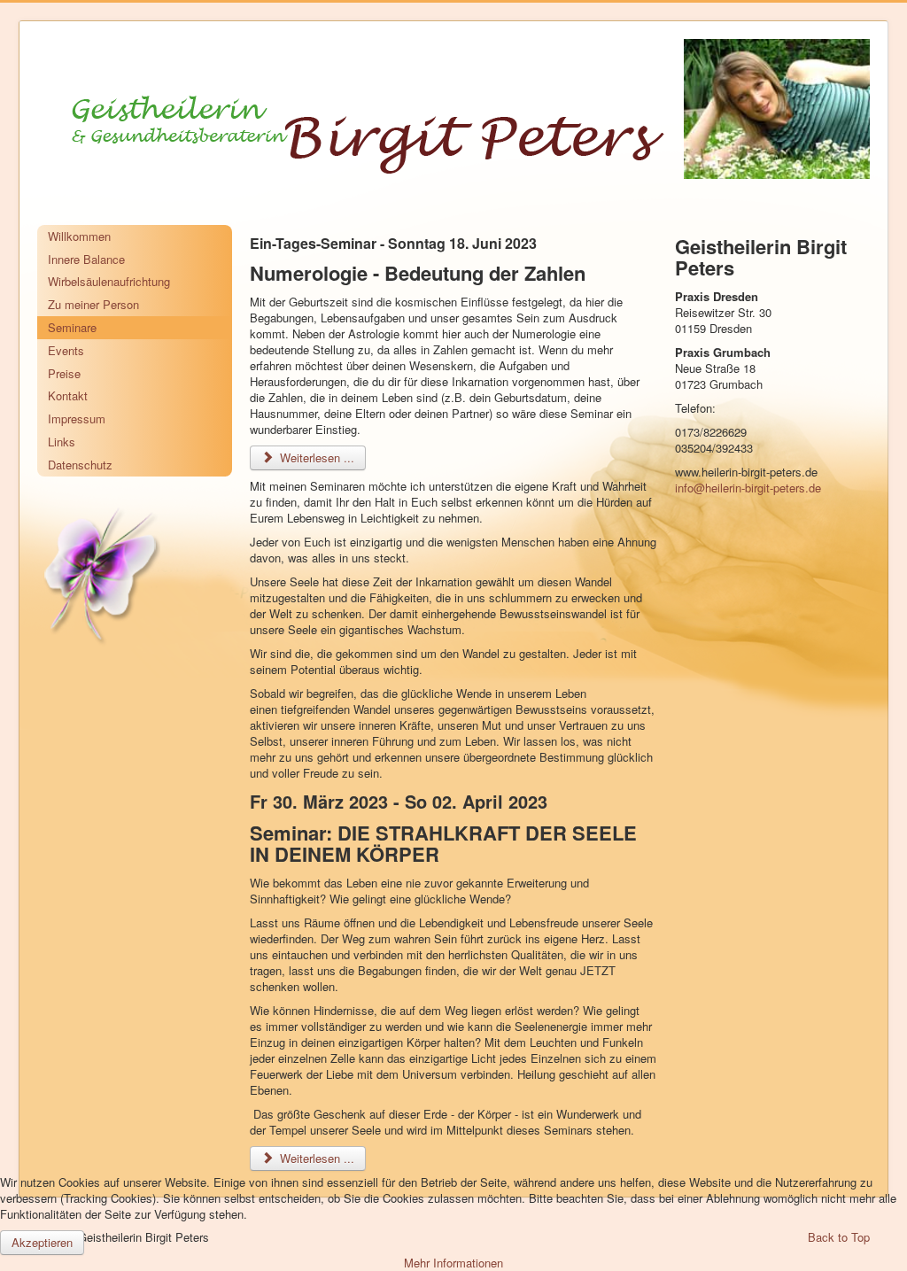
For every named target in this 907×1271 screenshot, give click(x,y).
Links (61, 441)
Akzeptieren (42, 1242)
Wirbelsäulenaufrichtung (109, 281)
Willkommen (79, 236)
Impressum (76, 418)
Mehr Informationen (453, 1262)
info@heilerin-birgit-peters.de (748, 487)
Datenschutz (80, 464)
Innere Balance (86, 259)
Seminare (72, 327)
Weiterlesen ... (315, 457)
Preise (64, 373)
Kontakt (68, 395)
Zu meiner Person (93, 304)
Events (66, 350)
